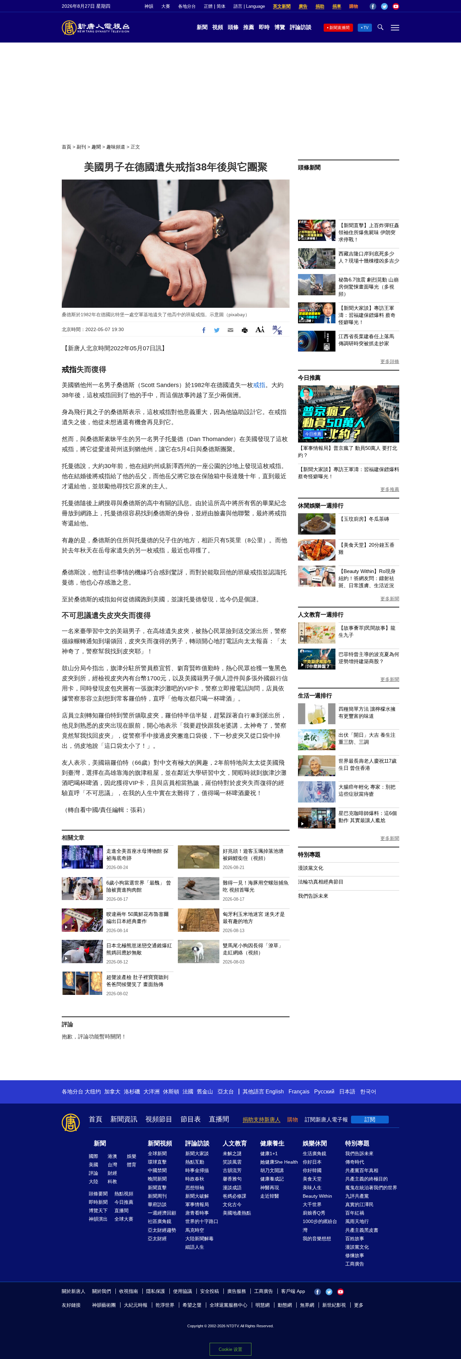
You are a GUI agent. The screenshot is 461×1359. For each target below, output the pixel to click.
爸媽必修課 (234, 1196)
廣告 (303, 6)
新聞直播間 (339, 27)
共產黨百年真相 (361, 1170)
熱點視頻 (123, 1193)
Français (299, 1091)
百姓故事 (354, 1238)
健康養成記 (272, 1178)
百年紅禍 (354, 1213)
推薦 (248, 27)
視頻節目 (158, 1119)
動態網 (285, 1305)
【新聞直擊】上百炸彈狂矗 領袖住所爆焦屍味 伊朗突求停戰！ (368, 232)
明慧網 (262, 1305)
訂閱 (369, 1119)
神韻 (148, 6)
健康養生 (272, 1143)
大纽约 (93, 1091)
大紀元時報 (135, 1305)
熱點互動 (194, 1162)
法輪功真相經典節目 (321, 882)
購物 (353, 6)
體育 (131, 1164)
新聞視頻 (160, 1143)
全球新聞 (157, 1153)
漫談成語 (232, 1187)
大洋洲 (151, 1091)
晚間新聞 (157, 1178)
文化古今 (232, 1204)
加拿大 (112, 1091)
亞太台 (226, 1091)
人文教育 (235, 1143)
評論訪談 (300, 27)
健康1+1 (269, 1153)
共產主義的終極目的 (366, 1178)
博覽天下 (98, 1210)
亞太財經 (157, 1238)
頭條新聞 (309, 167)
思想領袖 (194, 1187)
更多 (358, 1305)
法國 (188, 1091)
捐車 (336, 6)
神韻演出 (98, 1219)
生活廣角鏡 (314, 1153)
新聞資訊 (123, 1119)
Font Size (260, 329)
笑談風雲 (232, 1162)
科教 (112, 1181)
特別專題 (309, 854)
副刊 (81, 147)
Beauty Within (317, 1196)
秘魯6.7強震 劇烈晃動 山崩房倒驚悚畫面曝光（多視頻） (368, 287)
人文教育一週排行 (320, 614)
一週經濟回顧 (162, 1213)
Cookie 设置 (230, 1349)
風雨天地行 (357, 1221)
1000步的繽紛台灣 (320, 1225)
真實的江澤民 (359, 1204)
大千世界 (312, 1204)
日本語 (347, 1091)
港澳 (112, 1156)
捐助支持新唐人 (261, 1119)
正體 (208, 6)
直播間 (219, 1119)
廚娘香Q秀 (314, 1213)
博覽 (279, 27)
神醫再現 (269, 1187)
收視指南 (128, 1291)
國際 (93, 1156)
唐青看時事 (197, 1213)
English (275, 1091)
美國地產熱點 (237, 1213)
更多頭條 (389, 361)
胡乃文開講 (272, 1170)
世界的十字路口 (201, 1221)
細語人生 (194, 1247)
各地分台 (187, 6)
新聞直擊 (157, 1187)
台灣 (112, 1164)
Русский (324, 1091)
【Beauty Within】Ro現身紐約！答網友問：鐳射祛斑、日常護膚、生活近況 (367, 578)
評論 (93, 1173)
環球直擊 (157, 1162)
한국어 (368, 1091)
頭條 (233, 27)
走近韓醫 (269, 1196)
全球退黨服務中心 (228, 1305)
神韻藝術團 (104, 1305)
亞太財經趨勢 (162, 1230)
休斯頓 (171, 1091)
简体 (221, 6)
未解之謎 (232, 1153)
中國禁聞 (157, 1170)
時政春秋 (194, 1178)
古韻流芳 (232, 1170)
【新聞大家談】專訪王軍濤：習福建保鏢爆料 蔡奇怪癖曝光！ (367, 315)
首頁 (66, 147)
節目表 (191, 1119)
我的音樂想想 (317, 1238)
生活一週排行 (315, 695)
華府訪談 (157, 1204)
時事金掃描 (197, 1170)
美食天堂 (312, 1178)
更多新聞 (389, 598)
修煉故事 (354, 1255)
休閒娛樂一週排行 (320, 505)
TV (366, 27)
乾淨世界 (165, 1305)
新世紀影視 (334, 1305)
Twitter (384, 6)
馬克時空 (194, 1230)
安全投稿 (209, 1291)
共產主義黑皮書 (361, 1230)
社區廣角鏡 (159, 1221)
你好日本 (312, 1162)
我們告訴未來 (313, 896)
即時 (264, 27)
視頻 (217, 27)
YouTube (395, 6)
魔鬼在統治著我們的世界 (371, 1187)
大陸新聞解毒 (199, 1238)
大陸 (93, 1181)
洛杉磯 (132, 1091)
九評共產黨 (357, 1196)
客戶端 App (293, 1291)
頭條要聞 (98, 1193)
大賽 (165, 6)
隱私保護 (155, 1291)
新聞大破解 (197, 1196)
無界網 (307, 1305)
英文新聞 (282, 6)
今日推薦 (309, 378)
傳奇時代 (354, 1162)
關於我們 (101, 1291)
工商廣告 (354, 1264)
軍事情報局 (197, 1204)
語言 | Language (249, 6)
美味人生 (312, 1187)
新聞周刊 (157, 1196)
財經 (112, 1173)
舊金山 (205, 1091)
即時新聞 (98, 1202)
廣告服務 (236, 1291)
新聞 (202, 27)
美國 (93, 1164)
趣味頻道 (115, 147)
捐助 (320, 6)
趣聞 (96, 147)
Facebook (373, 6)
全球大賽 (123, 1219)
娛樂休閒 (315, 1143)
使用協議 (182, 1291)
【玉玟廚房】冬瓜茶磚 (363, 519)
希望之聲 (192, 1305)
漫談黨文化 (310, 868)
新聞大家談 (197, 1153)
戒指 (69, 369)
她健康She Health (279, 1162)
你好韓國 (312, 1170)
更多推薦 (389, 489)
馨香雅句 (232, 1178)
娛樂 (131, 1156)
